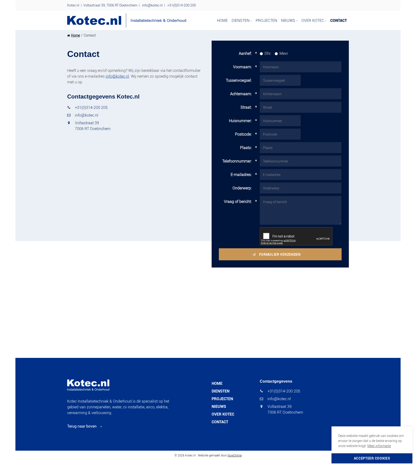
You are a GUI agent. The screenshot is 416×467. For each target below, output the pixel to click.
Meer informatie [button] (379, 445)
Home (222, 20)
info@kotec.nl (152, 5)
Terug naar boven (82, 426)
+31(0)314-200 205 (181, 5)
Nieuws (288, 20)
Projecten (266, 20)
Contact (338, 20)
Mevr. (284, 53)
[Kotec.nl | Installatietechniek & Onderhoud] (126, 20)
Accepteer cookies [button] (372, 458)
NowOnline (235, 455)
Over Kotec (313, 20)
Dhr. (268, 53)
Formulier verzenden (280, 254)
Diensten (241, 20)
